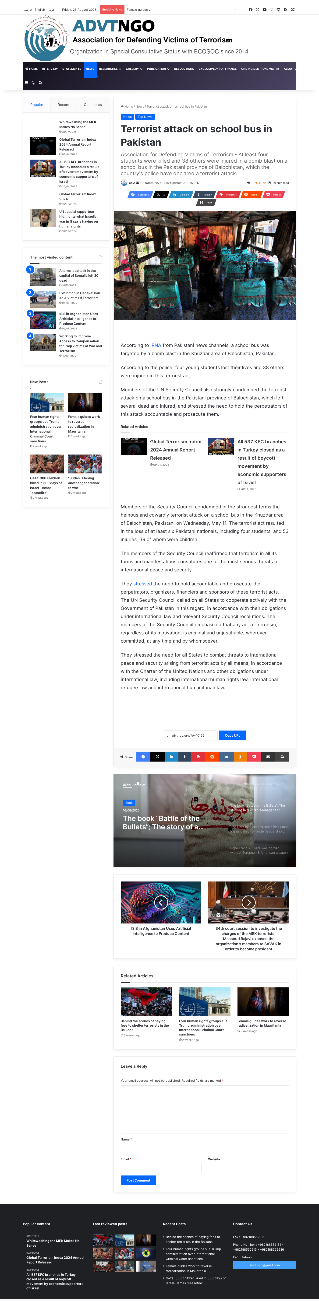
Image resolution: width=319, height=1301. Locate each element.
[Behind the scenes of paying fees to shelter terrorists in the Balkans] (146, 1001)
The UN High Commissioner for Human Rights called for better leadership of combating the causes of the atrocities (170, 822)
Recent (63, 104)
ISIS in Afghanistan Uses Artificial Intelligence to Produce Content (78, 318)
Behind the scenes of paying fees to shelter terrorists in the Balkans (145, 1025)
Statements (71, 68)
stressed (142, 584)
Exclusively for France (218, 68)
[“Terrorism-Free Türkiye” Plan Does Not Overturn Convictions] (103, 1266)
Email (126, 1159)
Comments (93, 104)
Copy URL (232, 735)
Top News (145, 117)
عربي (52, 9)
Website (214, 1159)
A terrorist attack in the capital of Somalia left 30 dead (78, 275)
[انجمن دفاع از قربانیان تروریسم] (145, 38)
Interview (50, 68)
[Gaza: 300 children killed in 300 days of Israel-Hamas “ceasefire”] (47, 464)
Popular (36, 104)
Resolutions (184, 68)
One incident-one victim (260, 68)
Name (126, 1139)
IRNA (155, 345)
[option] (204, 820)
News (90, 68)
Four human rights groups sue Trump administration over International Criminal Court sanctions (193, 1254)
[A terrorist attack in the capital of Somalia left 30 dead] (43, 277)
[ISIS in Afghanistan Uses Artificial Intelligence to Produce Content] (43, 320)
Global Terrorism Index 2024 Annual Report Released (175, 450)
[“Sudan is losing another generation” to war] (85, 464)
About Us (291, 68)
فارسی (28, 9)
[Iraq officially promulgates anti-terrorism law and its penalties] (146, 1253)
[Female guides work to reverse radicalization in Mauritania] (263, 1001)
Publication (156, 68)
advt (132, 183)
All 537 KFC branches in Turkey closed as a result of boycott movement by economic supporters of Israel (79, 171)
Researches (108, 68)
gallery (132, 68)
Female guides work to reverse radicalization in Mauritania (169, 9)
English (40, 9)
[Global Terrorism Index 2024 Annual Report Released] (134, 446)
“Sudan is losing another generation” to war (84, 483)
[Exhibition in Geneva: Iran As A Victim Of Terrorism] (43, 299)
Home (33, 68)
